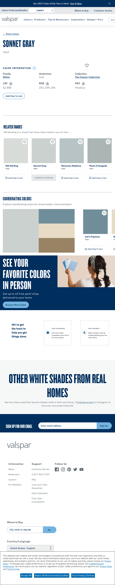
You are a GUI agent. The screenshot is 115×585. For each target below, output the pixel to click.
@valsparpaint (86, 402)
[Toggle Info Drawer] (34, 68)
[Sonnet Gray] (86, 65)
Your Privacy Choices (83, 575)
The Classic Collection (87, 77)
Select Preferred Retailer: (15, 10)
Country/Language (18, 541)
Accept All (26, 575)
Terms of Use (13, 569)
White (6, 77)
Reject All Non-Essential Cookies (51, 575)
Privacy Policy (106, 566)
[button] (10, 84)
